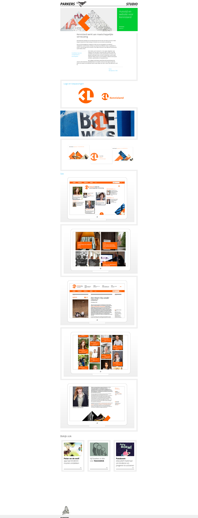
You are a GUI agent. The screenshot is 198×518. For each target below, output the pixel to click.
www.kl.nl (121, 28)
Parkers (67, 3)
